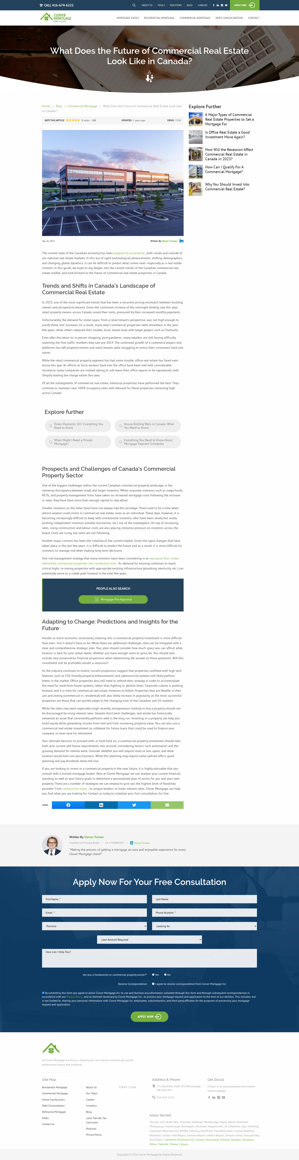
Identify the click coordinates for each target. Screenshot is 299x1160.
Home (46, 106)
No (168, 974)
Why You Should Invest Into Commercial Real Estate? (227, 186)
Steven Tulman (169, 241)
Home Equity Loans (53, 1099)
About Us (147, 5)
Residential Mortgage (159, 18)
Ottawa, (174, 1144)
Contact (254, 18)
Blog (190, 5)
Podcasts (91, 1128)
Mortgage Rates (128, 18)
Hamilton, (171, 1139)
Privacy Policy (75, 996)
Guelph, (200, 1139)
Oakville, (164, 1144)
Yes (156, 974)
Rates (45, 1118)
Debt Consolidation (229, 18)
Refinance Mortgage (54, 1111)
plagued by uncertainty (129, 253)
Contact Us (48, 1124)
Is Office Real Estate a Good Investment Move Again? (227, 134)
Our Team (91, 1093)
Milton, (154, 1144)
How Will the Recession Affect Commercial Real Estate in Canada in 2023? (229, 154)
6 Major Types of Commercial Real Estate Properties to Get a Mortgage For (229, 119)
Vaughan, (236, 1139)
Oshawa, (225, 1139)
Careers (202, 5)
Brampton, (248, 1139)
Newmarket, (212, 1139)
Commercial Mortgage (195, 18)
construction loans (75, 789)
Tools (161, 5)
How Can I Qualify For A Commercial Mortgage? (224, 169)
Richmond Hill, (186, 1139)
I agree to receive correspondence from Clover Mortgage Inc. (190, 984)
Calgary (183, 1144)
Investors (176, 5)
